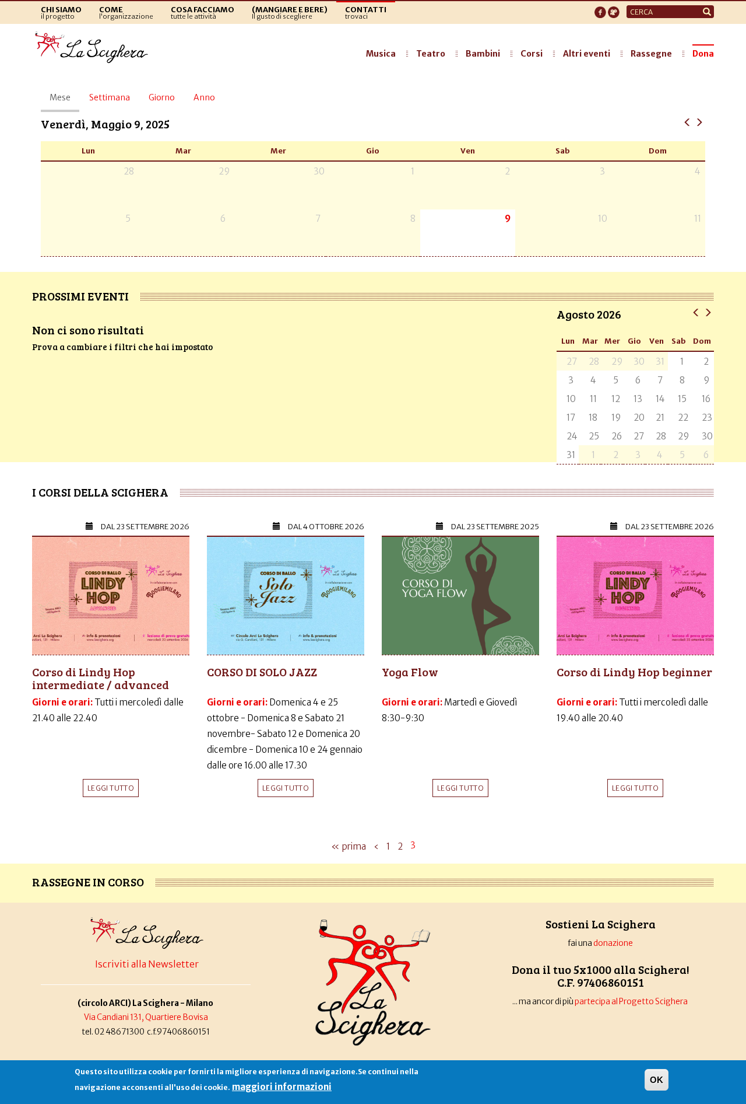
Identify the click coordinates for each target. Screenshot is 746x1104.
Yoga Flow (410, 671)
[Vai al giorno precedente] (687, 121)
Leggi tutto (110, 788)
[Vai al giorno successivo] (699, 121)
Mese (64, 102)
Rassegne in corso (88, 882)
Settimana (109, 97)
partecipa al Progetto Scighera (632, 1002)
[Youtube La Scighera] (614, 9)
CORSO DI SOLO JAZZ (262, 671)
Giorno (162, 97)
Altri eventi (586, 53)
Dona (703, 53)
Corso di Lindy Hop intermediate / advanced (100, 678)
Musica (381, 53)
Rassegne (651, 53)
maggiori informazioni (282, 1086)
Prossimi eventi (80, 296)
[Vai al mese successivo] (708, 312)
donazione (613, 943)
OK (656, 1080)
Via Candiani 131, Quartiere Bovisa (146, 1017)
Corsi (531, 53)
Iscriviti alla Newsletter (147, 964)
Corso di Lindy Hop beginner (634, 671)
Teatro (430, 53)
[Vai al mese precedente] (696, 312)
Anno (204, 97)
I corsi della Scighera (100, 492)
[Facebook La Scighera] (600, 9)
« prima (348, 846)
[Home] (94, 48)
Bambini (483, 53)
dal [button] (145, 527)
